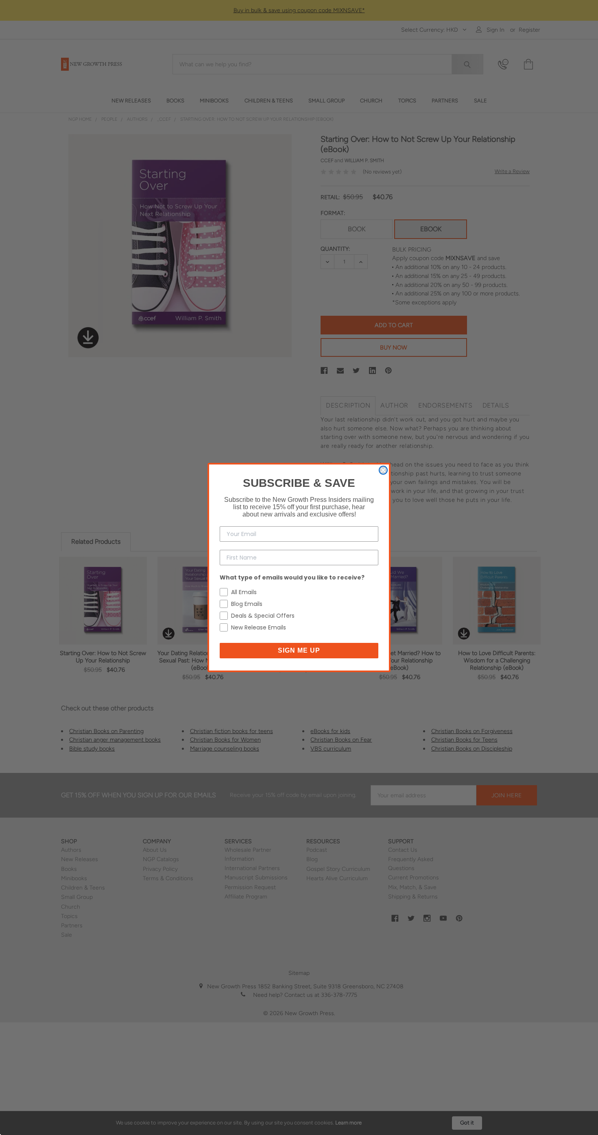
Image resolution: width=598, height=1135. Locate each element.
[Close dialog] (383, 470)
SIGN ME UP (299, 650)
